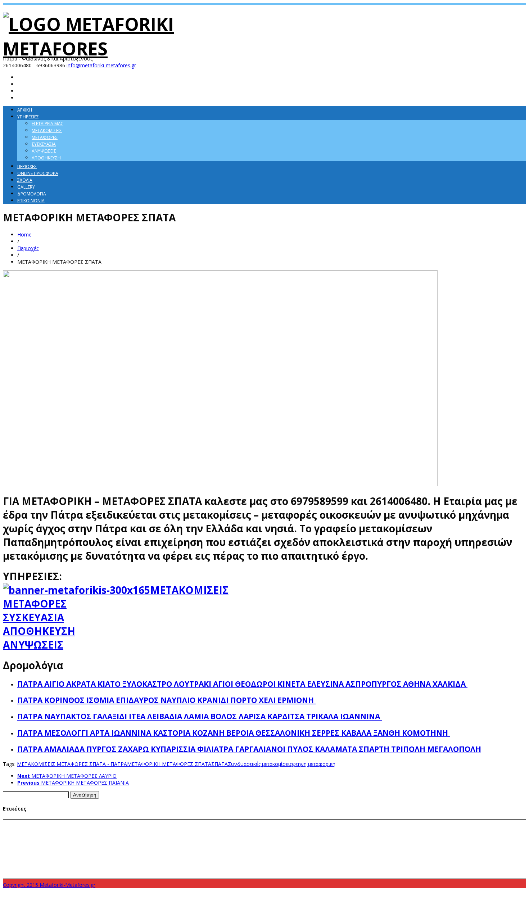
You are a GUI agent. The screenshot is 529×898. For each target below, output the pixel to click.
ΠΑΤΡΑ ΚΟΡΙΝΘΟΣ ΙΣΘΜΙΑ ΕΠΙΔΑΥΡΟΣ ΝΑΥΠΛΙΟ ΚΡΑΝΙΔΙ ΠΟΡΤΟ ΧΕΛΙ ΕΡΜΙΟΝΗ (166, 700)
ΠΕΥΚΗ (138, 856)
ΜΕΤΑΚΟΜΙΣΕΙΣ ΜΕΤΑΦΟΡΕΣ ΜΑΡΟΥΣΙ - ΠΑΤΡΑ (86, 830)
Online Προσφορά (37, 173)
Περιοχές (27, 166)
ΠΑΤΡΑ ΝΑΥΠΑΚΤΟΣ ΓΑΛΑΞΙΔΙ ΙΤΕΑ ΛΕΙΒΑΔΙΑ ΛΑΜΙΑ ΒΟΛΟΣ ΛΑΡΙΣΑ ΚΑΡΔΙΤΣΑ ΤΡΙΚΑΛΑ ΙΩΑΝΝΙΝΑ (199, 716)
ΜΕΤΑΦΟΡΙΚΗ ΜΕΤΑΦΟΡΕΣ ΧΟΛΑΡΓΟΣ (488, 844)
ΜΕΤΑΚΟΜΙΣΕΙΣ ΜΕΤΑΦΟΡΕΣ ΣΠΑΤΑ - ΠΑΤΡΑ (72, 764)
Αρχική (24, 110)
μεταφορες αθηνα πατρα (461, 856)
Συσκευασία (44, 144)
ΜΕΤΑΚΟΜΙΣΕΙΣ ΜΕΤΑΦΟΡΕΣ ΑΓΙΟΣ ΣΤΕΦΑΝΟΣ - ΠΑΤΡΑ (252, 823)
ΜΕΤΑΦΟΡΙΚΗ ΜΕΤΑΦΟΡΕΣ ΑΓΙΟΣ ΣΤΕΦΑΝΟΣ (103, 837)
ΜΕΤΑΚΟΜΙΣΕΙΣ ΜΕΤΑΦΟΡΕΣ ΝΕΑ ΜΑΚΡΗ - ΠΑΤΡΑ (270, 830)
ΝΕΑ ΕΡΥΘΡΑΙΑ (74, 856)
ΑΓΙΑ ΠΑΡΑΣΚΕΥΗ (20, 823)
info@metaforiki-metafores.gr (101, 65)
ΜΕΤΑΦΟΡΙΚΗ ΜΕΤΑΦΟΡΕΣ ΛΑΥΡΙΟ (240, 837)
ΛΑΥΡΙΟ (150, 823)
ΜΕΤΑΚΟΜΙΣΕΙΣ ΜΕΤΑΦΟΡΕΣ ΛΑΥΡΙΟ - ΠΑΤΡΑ (426, 823)
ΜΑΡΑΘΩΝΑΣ (171, 823)
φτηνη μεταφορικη (313, 764)
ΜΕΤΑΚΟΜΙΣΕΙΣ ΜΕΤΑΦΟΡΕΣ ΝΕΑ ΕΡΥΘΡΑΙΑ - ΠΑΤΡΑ (177, 830)
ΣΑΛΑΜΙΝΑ (172, 856)
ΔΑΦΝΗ (136, 823)
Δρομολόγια (31, 194)
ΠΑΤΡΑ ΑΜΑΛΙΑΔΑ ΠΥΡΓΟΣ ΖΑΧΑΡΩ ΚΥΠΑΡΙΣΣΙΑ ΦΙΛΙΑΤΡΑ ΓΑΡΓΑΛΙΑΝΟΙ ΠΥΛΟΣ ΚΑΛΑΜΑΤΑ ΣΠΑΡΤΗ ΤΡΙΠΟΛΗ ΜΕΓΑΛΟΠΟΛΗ (249, 749)
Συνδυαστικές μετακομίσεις (260, 764)
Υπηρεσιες (28, 117)
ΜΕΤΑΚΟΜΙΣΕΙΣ (189, 590)
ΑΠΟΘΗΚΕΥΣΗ (39, 631)
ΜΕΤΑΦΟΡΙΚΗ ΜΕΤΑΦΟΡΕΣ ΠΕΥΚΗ (422, 844)
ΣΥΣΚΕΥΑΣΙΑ (33, 617)
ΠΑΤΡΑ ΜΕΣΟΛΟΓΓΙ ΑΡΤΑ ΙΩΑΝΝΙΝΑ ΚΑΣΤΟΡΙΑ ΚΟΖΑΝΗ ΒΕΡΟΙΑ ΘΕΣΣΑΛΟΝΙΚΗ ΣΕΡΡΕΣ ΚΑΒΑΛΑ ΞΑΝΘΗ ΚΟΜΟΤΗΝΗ (233, 733)
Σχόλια (24, 180)
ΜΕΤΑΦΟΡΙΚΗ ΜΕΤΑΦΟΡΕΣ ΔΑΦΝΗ (176, 837)
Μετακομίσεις (47, 130)
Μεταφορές (45, 137)
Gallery (26, 187)
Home (24, 234)
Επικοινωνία (31, 201)
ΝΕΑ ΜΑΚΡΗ (100, 856)
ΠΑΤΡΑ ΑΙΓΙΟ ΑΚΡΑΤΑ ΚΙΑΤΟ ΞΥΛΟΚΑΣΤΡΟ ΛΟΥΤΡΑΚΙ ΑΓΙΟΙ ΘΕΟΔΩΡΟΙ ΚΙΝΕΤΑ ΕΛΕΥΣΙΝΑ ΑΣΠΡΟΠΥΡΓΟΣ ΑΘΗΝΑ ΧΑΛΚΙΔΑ (242, 684)
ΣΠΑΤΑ (219, 764)
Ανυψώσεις (44, 151)
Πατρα (152, 856)
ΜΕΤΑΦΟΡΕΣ (35, 603)
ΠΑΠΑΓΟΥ (121, 856)
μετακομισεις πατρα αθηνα (404, 856)
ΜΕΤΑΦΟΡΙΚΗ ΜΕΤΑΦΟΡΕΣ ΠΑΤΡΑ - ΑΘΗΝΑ (248, 844)
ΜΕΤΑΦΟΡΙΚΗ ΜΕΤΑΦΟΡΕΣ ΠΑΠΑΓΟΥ (167, 844)
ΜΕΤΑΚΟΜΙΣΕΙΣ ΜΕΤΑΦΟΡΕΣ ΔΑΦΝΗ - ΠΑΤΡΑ (344, 823)
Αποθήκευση (46, 158)
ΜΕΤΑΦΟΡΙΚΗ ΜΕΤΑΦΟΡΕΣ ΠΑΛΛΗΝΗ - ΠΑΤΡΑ (91, 844)
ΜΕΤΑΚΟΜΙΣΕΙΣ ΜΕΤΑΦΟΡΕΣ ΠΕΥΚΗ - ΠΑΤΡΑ (444, 830)
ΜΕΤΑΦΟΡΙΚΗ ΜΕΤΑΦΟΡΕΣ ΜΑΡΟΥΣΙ (380, 837)
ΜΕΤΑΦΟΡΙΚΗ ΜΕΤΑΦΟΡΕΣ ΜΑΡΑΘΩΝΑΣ (309, 837)
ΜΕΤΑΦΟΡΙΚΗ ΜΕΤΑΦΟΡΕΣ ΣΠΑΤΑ (169, 764)
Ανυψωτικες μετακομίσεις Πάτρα (93, 823)
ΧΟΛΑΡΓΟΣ (364, 856)
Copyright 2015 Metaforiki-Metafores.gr (49, 884)
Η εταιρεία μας (47, 124)
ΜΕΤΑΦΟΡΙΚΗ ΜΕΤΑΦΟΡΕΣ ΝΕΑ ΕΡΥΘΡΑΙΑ (451, 837)
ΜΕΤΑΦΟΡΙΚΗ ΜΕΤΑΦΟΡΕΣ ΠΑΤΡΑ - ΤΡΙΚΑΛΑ (343, 844)
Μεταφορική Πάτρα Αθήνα (31, 856)
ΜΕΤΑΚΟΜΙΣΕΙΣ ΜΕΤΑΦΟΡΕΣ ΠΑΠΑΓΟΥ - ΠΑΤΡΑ (359, 830)
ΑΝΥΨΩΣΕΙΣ (33, 644)
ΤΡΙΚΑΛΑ (344, 856)
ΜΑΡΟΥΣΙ (193, 823)
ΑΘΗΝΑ (48, 823)
